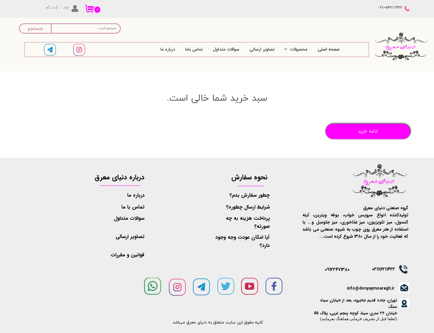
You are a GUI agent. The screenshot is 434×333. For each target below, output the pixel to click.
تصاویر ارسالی (262, 49)
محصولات (299, 49)
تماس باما (194, 49)
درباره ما (167, 49)
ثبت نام (52, 7)
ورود (65, 7)
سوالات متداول (226, 49)
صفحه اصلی (329, 49)
